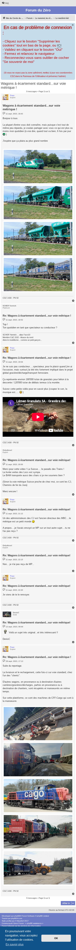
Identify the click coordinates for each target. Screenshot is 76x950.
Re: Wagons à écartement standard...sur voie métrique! (36, 460)
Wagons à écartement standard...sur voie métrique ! (33, 85)
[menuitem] (5, 3)
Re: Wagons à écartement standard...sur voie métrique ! (37, 315)
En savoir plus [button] (15, 944)
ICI (59, 45)
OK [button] (56, 938)
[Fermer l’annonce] (72, 25)
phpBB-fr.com (16, 918)
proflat (8, 921)
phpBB (17, 916)
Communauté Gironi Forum (13, 923)
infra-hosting (36, 926)
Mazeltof (20, 921)
